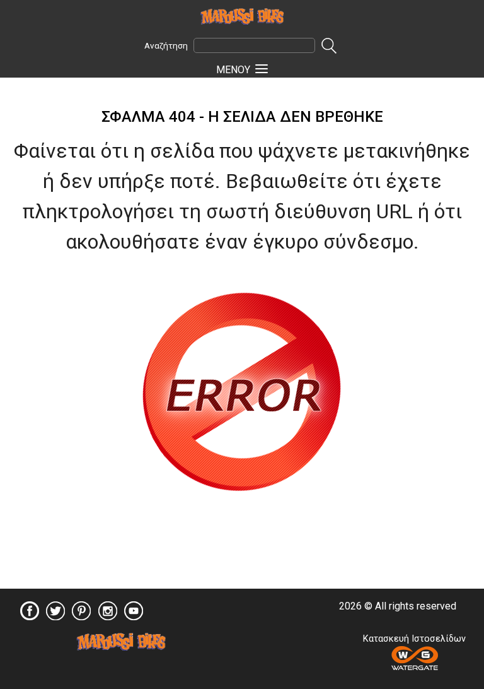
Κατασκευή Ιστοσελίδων (414, 638)
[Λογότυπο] (121, 647)
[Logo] (242, 16)
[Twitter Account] (55, 616)
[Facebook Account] (29, 616)
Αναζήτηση (166, 45)
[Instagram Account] (107, 616)
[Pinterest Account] (81, 616)
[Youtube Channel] (133, 616)
